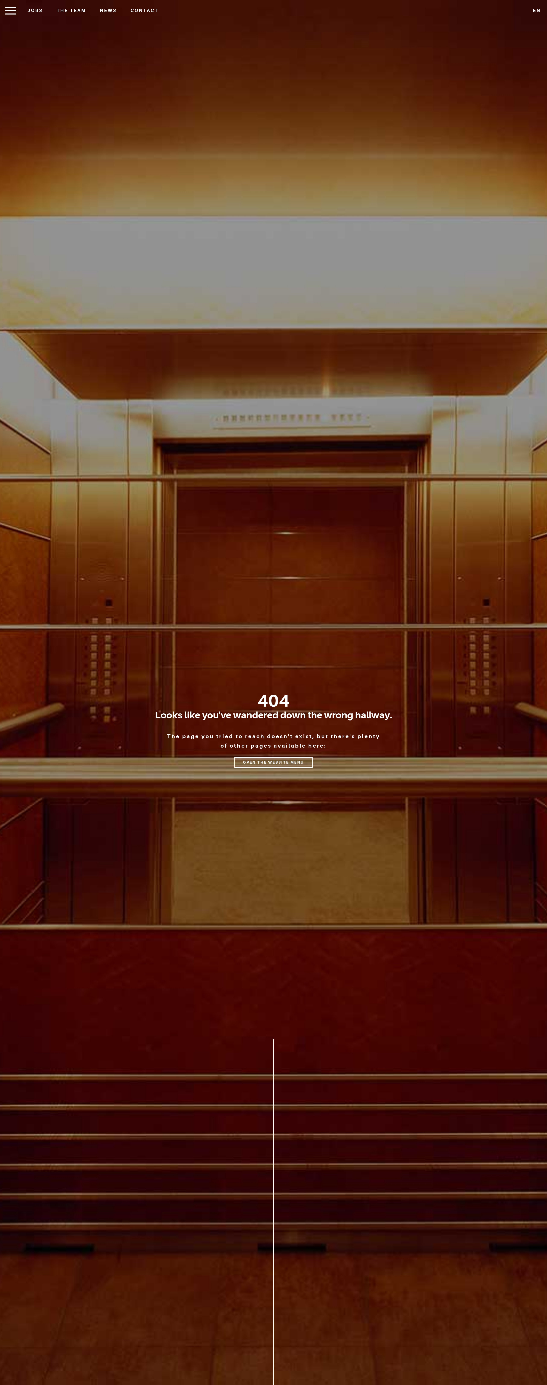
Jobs (35, 10)
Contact (144, 10)
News (108, 10)
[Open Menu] (10, 10)
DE (537, 22)
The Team (71, 10)
